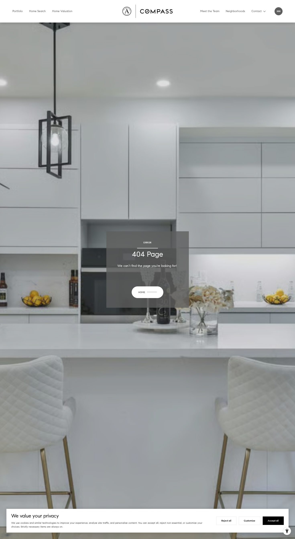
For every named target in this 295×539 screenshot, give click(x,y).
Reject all (226, 520)
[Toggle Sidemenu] (279, 11)
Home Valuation (62, 11)
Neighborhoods (235, 11)
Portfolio (17, 11)
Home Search (37, 11)
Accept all (273, 520)
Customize (249, 520)
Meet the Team (209, 11)
